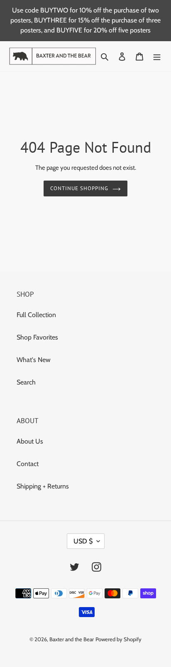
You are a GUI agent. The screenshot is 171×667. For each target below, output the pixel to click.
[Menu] (157, 56)
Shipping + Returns (43, 486)
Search (26, 382)
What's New (34, 360)
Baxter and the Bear (71, 639)
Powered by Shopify (118, 639)
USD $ (83, 541)
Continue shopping (79, 188)
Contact (28, 464)
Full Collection (36, 315)
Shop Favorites (37, 337)
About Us (30, 441)
